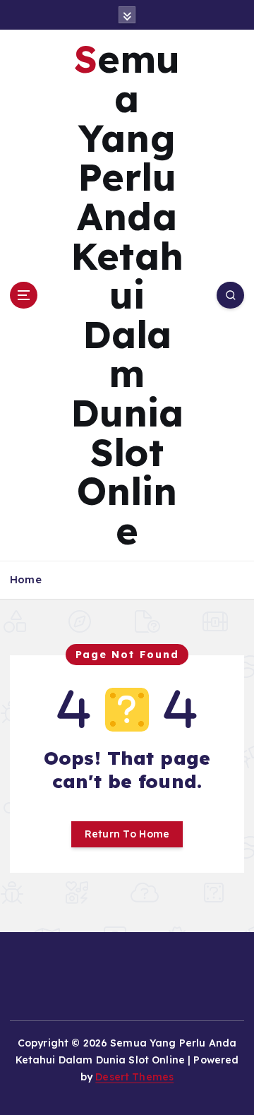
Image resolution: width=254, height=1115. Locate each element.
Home (26, 579)
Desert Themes (134, 1077)
